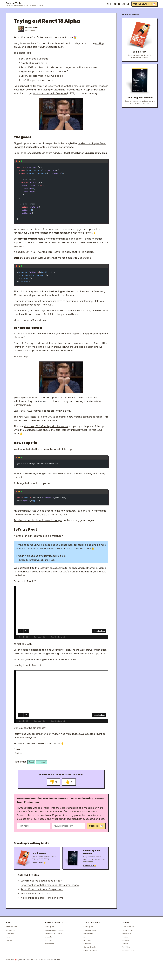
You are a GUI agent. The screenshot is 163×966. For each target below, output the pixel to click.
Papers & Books (90, 950)
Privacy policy (128, 950)
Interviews (10, 933)
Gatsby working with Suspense (50, 93)
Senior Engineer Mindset (55, 930)
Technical (41, 762)
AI (84, 937)
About (126, 3)
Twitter (125, 937)
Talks (8, 937)
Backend (87, 944)
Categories (10, 930)
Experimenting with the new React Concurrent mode (77, 86)
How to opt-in (25, 443)
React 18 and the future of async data (42, 889)
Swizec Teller (25, 4)
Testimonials (128, 930)
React (31, 762)
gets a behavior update (33, 257)
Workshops (49, 944)
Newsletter (127, 933)
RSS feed (9, 940)
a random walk (23, 571)
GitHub (125, 944)
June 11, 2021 (49, 559)
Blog (108, 3)
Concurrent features (28, 328)
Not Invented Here (42, 251)
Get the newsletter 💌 (144, 3)
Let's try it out (25, 529)
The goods (22, 137)
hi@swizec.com (53, 959)
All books (48, 937)
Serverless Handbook (54, 933)
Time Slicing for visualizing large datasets (59, 89)
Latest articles (11, 927)
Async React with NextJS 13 (35, 893)
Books (117, 3)
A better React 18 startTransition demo (42, 897)
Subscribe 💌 (96, 825)
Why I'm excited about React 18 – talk (41, 880)
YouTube (126, 947)
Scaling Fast (49, 927)
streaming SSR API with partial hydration (46, 426)
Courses (48, 940)
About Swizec (128, 927)
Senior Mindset (90, 930)
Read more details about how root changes (38, 520)
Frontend (87, 940)
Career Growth (90, 947)
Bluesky (126, 940)
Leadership (88, 933)
